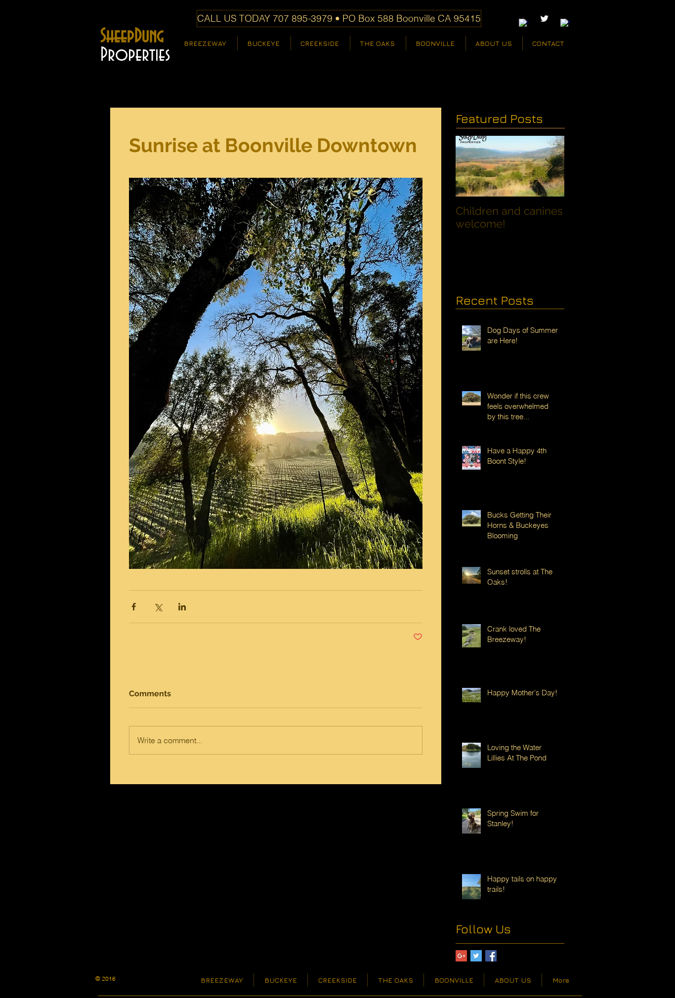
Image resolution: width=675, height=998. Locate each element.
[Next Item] (548, 166)
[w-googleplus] (565, 23)
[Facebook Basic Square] (491, 955)
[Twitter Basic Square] (476, 955)
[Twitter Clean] (544, 18)
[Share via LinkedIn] (182, 606)
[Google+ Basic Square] (461, 955)
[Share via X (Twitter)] (158, 606)
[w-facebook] (523, 23)
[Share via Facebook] (133, 606)
